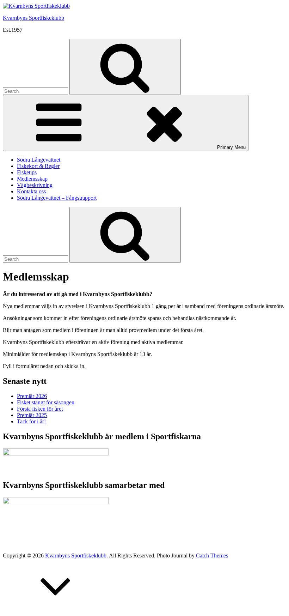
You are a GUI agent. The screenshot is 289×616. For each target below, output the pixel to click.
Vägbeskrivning (35, 185)
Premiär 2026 (32, 396)
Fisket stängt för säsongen (45, 402)
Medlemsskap (32, 179)
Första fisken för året (40, 409)
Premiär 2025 (32, 415)
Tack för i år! (31, 421)
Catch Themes (212, 555)
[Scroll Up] (56, 610)
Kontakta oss (31, 191)
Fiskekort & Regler (38, 166)
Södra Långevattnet (38, 160)
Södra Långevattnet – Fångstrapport (57, 198)
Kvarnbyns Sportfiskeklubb (33, 18)
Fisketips (27, 172)
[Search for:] (36, 91)
